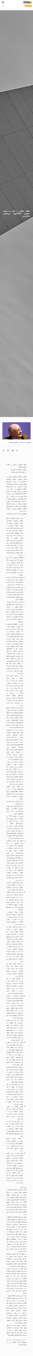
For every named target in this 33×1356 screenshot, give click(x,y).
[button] (3, 2)
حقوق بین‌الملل (13, 442)
